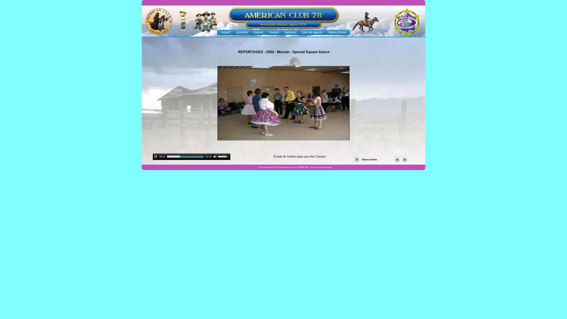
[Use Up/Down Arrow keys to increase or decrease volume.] (224, 156)
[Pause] (155, 156)
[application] (191, 157)
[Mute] (215, 156)
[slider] (185, 157)
